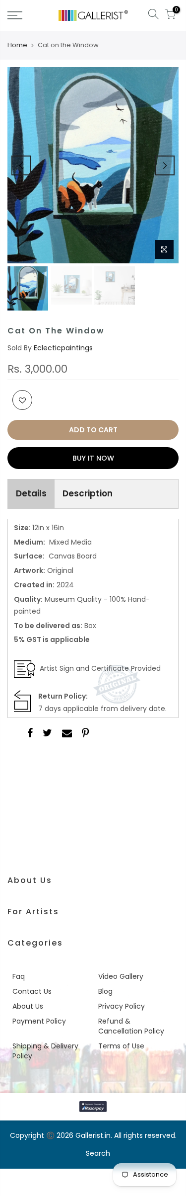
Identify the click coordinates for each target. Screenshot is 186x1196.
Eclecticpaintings (63, 348)
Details (31, 493)
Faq (18, 976)
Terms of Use (121, 1046)
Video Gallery (120, 976)
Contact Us (32, 991)
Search (98, 1153)
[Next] (165, 165)
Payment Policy (39, 1021)
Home (17, 45)
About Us (27, 1006)
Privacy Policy (121, 1006)
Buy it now (93, 458)
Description (87, 493)
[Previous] (21, 165)
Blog (105, 991)
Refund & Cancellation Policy (131, 1026)
